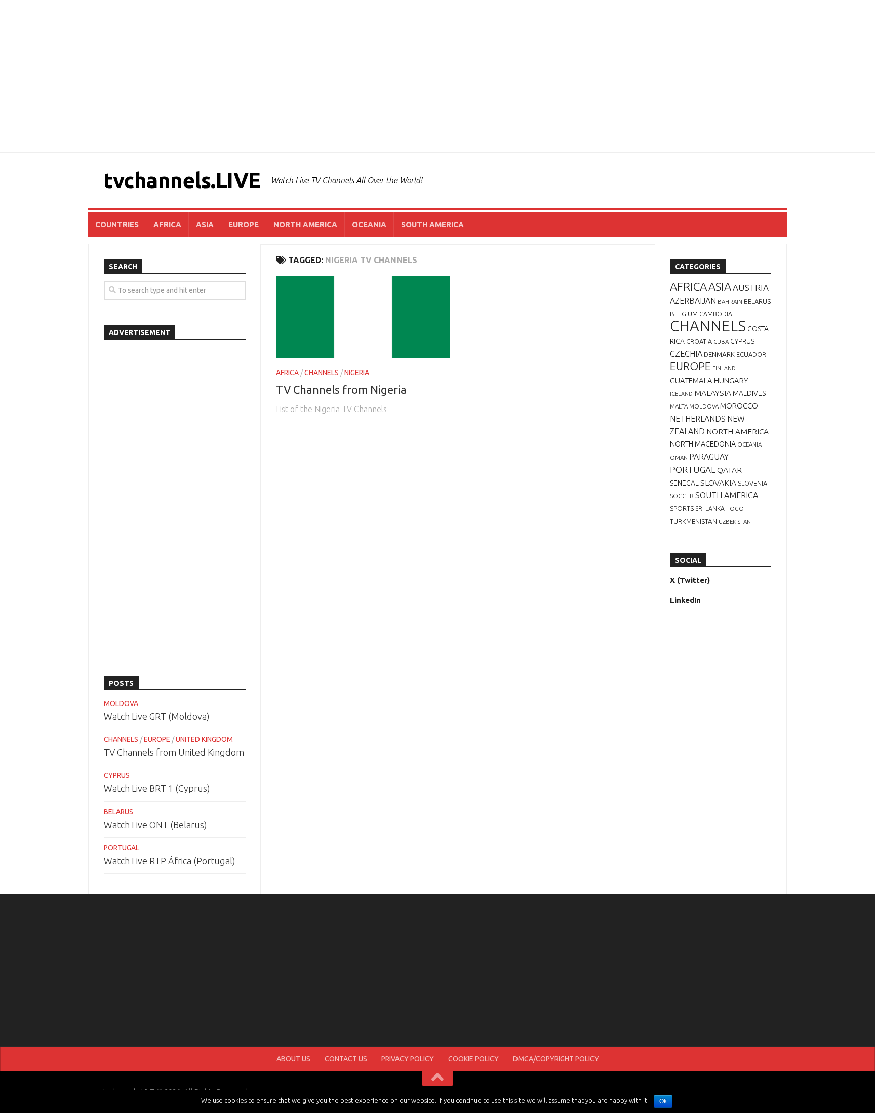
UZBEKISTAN (735, 521)
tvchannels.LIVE (182, 180)
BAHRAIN (730, 301)
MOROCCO (739, 405)
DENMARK (719, 354)
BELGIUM (684, 314)
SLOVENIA (752, 483)
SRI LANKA (710, 508)
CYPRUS (117, 775)
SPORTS (682, 508)
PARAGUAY (709, 456)
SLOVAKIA (718, 482)
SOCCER (682, 496)
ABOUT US (293, 1059)
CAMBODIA (715, 314)
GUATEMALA (691, 380)
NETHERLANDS (698, 418)
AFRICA (167, 224)
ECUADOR (751, 354)
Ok (663, 1101)
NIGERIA (356, 372)
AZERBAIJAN (693, 300)
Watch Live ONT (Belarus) (155, 825)
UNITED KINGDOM (204, 739)
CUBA (721, 341)
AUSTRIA (751, 287)
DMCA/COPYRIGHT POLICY (556, 1059)
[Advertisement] (437, 76)
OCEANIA (369, 224)
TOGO (735, 508)
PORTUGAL (121, 848)
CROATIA (699, 341)
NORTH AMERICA (305, 224)
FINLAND (724, 368)
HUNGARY (731, 380)
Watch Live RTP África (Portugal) (169, 861)
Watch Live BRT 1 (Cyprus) (157, 788)
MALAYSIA (712, 392)
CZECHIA (686, 353)
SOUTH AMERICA (432, 224)
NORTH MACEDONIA (703, 444)
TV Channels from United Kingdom (174, 752)
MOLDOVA (121, 703)
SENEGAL (684, 483)
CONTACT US (346, 1059)
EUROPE (243, 224)
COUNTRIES (117, 224)
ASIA (205, 224)
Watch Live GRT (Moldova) (157, 716)
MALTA (679, 406)
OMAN (679, 457)
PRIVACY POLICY (407, 1059)
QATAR (729, 469)
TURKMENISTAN (693, 521)
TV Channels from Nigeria (341, 389)
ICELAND (681, 394)
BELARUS (118, 812)
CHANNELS (321, 372)
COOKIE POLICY (473, 1059)
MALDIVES (749, 393)
